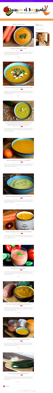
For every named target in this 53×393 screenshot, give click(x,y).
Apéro (4, 265)
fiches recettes (38, 19)
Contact (33, 19)
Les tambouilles (19, 19)
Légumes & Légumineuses (7, 120)
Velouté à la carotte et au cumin (18, 48)
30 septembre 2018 (15, 233)
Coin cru (6, 265)
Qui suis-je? (29, 19)
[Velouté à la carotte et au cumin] (18, 36)
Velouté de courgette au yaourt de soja (18, 373)
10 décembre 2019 (15, 89)
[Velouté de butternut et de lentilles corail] (18, 327)
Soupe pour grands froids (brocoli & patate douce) (18, 304)
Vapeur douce (15, 229)
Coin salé (4, 193)
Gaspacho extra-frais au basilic (18, 268)
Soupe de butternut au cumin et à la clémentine (18, 160)
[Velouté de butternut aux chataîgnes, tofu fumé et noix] (18, 73)
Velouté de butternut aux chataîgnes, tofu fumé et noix (18, 87)
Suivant (8, 386)
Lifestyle (24, 19)
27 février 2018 (16, 305)
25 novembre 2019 (15, 126)
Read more (18, 168)
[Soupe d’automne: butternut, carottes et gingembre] (18, 219)
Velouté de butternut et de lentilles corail (18, 339)
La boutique (14, 19)
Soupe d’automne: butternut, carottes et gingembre (18, 231)
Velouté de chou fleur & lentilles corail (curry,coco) (18, 196)
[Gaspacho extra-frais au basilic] (18, 255)
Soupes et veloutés (14, 120)
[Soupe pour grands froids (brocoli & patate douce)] (18, 291)
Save (21, 50)
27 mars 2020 (16, 50)
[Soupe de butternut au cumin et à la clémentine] (18, 148)
